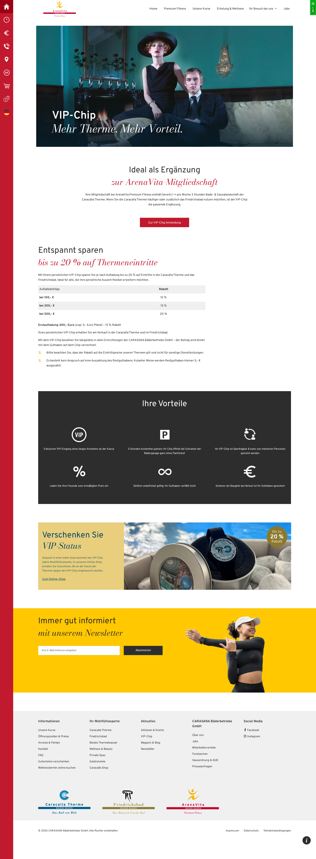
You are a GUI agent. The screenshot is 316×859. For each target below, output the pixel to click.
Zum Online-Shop (54, 579)
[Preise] (6, 33)
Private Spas (97, 767)
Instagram (253, 748)
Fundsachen (200, 766)
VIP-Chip (146, 748)
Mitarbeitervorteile (204, 760)
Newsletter (147, 761)
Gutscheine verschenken (53, 773)
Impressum (233, 842)
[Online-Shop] (6, 85)
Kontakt (43, 761)
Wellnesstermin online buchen (57, 780)
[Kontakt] (6, 46)
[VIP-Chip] (6, 72)
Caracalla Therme (100, 742)
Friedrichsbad (98, 748)
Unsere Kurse (201, 9)
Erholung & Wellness (230, 9)
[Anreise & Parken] (6, 59)
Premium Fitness (175, 9)
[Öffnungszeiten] (6, 19)
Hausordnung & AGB (205, 772)
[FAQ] (6, 99)
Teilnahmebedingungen (277, 842)
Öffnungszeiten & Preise (53, 748)
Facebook (253, 742)
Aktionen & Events (152, 742)
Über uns (198, 747)
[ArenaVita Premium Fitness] (6, 6)
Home (153, 9)
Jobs (286, 9)
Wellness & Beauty (101, 761)
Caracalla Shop (99, 780)
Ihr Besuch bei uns (261, 9)
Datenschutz (251, 842)
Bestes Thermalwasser (104, 755)
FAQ (40, 767)
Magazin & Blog (150, 755)
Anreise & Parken (49, 755)
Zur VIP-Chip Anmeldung (164, 223)
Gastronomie (97, 773)
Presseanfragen (202, 778)
